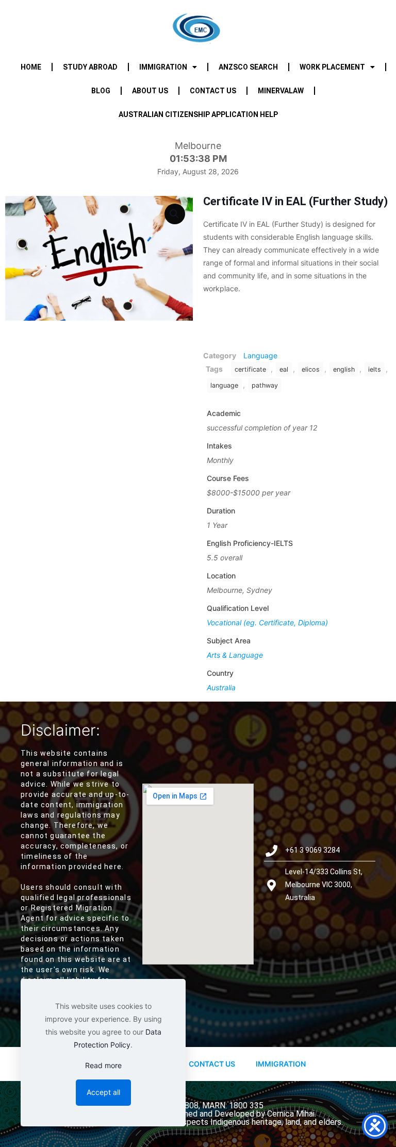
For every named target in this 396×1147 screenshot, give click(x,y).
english (344, 369)
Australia (221, 687)
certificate (250, 369)
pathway (265, 385)
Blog (100, 91)
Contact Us (212, 1063)
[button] (174, 214)
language (224, 385)
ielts (374, 369)
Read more (103, 1065)
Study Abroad (90, 67)
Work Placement (332, 67)
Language (260, 355)
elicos (311, 369)
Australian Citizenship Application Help (198, 114)
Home (31, 67)
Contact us (213, 91)
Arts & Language (235, 655)
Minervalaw (281, 91)
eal (283, 369)
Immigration (163, 67)
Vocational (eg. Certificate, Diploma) (267, 622)
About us (150, 91)
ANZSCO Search (248, 67)
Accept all (103, 1092)
